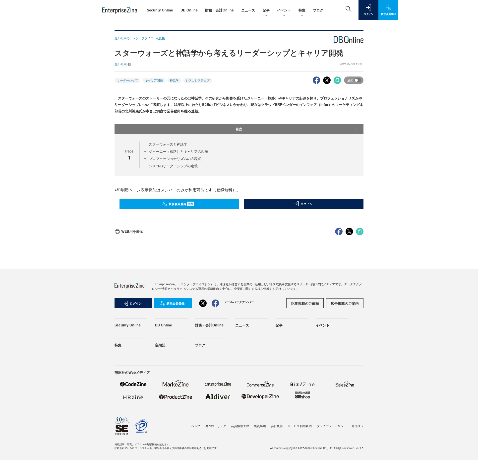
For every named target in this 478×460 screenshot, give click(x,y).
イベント (284, 9)
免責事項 (260, 426)
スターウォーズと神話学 (168, 144)
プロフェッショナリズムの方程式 (175, 158)
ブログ (318, 9)
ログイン (306, 204)
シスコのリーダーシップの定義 (173, 165)
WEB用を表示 (132, 231)
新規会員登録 (181, 204)
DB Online (189, 9)
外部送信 (357, 426)
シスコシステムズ (198, 80)
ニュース (248, 9)
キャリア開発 (154, 80)
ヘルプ (195, 426)
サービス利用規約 (300, 426)
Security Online (160, 9)
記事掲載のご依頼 (305, 303)
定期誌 (160, 344)
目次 (239, 128)
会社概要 (277, 426)
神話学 (174, 80)
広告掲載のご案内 (345, 303)
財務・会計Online (219, 9)
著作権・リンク (215, 426)
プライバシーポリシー (332, 426)
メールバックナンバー (239, 302)
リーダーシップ (127, 80)
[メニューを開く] (90, 10)
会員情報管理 (240, 426)
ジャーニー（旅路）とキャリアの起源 (178, 151)
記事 (266, 9)
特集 (302, 9)
